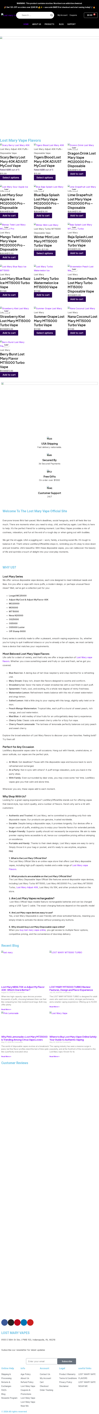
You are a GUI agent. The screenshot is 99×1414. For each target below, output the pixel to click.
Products (49, 24)
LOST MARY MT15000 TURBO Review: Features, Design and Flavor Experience (71, 988)
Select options (11, 177)
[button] (1, 82)
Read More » (6, 1009)
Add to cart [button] (76, 173)
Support (71, 24)
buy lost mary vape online (33, 930)
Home (26, 24)
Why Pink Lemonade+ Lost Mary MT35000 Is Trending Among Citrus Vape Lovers (24, 1038)
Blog (61, 24)
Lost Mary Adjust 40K (27, 887)
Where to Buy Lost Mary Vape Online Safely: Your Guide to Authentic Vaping (73, 1038)
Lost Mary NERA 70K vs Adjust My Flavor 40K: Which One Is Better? (23, 988)
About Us (36, 24)
